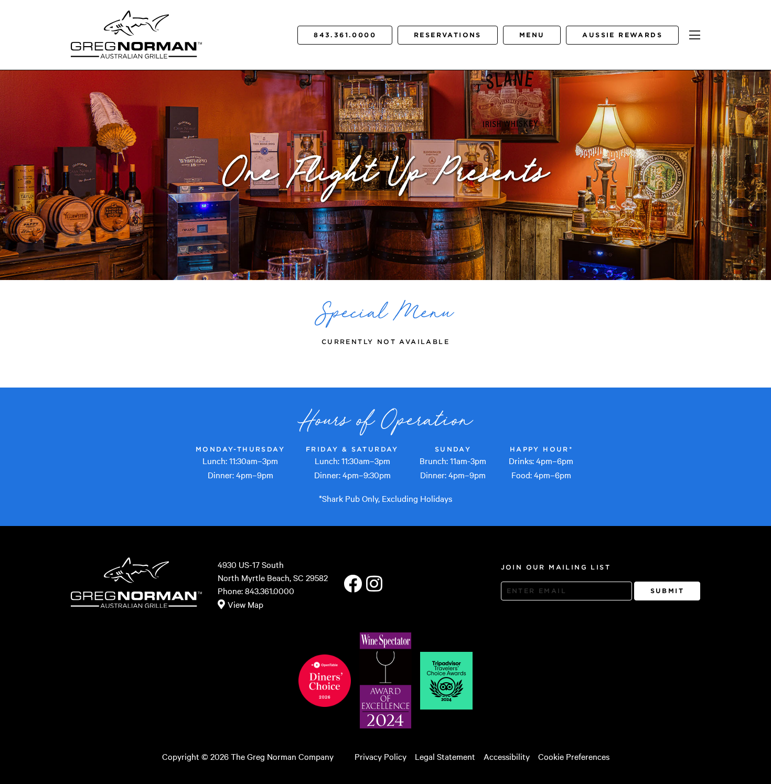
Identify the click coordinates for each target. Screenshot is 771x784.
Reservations (447, 35)
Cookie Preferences (573, 756)
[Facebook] (353, 584)
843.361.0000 (345, 35)
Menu (532, 35)
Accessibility (507, 756)
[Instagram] (374, 584)
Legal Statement (445, 756)
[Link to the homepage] (136, 23)
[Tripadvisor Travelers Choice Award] (446, 681)
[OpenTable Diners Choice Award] (324, 680)
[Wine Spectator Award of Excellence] (385, 680)
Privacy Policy (380, 756)
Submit (667, 591)
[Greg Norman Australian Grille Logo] (136, 51)
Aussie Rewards (622, 35)
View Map (245, 604)
